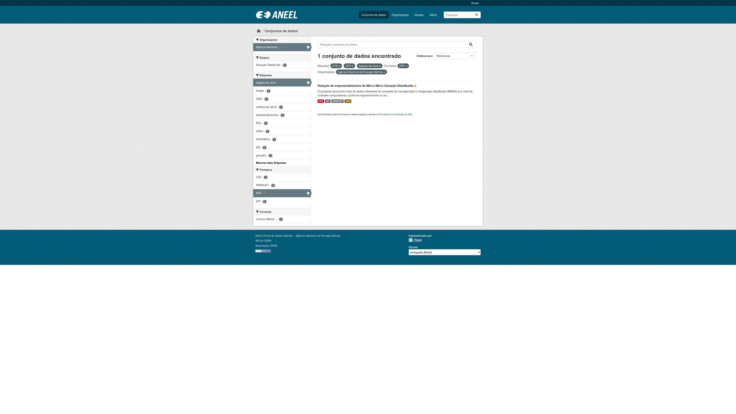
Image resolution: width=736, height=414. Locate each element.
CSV (348, 101)
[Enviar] (476, 15)
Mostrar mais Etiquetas (271, 163)
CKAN (415, 240)
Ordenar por (424, 56)
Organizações (400, 15)
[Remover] (339, 65)
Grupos (419, 15)
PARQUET (338, 101)
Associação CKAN (266, 245)
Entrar (475, 3)
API (380, 114)
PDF (321, 101)
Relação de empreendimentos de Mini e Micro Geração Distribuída (366, 85)
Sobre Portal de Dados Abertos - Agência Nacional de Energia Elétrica (297, 235)
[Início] (259, 30)
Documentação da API (400, 114)
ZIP (327, 101)
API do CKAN (263, 240)
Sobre (433, 15)
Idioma (413, 247)
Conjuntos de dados (373, 15)
